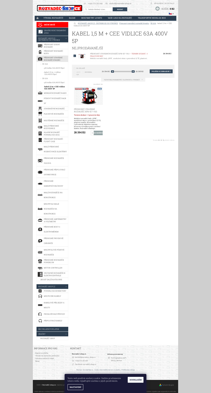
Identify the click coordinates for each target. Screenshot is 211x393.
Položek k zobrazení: (161, 71)
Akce (78, 72)
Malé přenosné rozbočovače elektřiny (55, 149)
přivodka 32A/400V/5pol (54, 68)
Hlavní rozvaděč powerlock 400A (52, 133)
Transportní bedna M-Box (152, 18)
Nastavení (75, 387)
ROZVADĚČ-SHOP (47, 338)
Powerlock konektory (55, 291)
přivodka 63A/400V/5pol (54, 82)
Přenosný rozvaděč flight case (53, 140)
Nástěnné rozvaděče (54, 120)
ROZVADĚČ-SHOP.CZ (46, 286)
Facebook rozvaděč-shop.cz (85, 364)
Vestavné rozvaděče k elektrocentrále (54, 274)
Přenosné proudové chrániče (53, 240)
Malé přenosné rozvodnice (51, 127)
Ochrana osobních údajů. (44, 358)
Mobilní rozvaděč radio (55, 93)
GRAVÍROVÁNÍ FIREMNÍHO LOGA (55, 31)
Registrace (169, 3)
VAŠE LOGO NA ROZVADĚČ (120, 18)
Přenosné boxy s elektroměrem (52, 229)
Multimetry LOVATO (91, 18)
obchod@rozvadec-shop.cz (85, 357)
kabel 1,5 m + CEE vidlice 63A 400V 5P (54, 87)
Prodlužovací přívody (54, 314)
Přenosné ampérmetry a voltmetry (55, 220)
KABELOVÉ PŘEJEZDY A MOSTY (54, 305)
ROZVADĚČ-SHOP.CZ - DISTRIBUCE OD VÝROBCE (49, 39)
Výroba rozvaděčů (53, 18)
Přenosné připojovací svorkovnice (54, 172)
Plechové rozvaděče (54, 114)
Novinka (88, 72)
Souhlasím (136, 379)
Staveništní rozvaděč (54, 108)
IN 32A (45, 64)
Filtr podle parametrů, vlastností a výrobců (122, 80)
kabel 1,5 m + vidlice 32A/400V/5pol (52, 73)
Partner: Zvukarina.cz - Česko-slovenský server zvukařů (98, 370)
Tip (77, 74)
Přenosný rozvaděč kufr (53, 52)
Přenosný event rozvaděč (52, 45)
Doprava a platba (41, 353)
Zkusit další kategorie (51, 279)
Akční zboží (49, 24)
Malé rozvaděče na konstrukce (53, 195)
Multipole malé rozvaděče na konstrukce (51, 209)
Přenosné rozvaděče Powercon (54, 261)
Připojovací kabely (53, 320)
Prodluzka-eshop (128, 370)
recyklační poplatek (48, 329)
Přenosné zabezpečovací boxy (53, 183)
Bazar (72, 18)
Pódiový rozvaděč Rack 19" (55, 100)
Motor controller (53, 268)
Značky (42, 334)
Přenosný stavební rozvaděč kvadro (53, 58)
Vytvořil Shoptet (168, 385)
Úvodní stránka (38, 18)
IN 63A (45, 78)
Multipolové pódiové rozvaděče (54, 252)
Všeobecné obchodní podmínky (47, 356)
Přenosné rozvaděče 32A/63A (54, 160)
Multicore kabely (52, 296)
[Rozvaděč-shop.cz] (59, 8)
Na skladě (80, 68)
